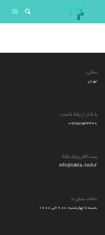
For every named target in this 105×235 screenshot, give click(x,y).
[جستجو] (27, 11)
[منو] (14, 12)
